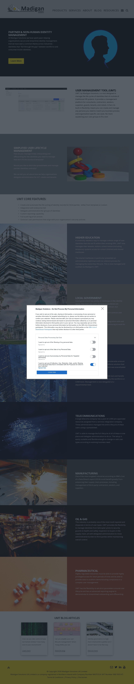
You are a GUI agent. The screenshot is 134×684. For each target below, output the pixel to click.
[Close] (103, 309)
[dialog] (67, 342)
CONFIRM (52, 372)
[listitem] (67, 337)
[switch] (93, 342)
